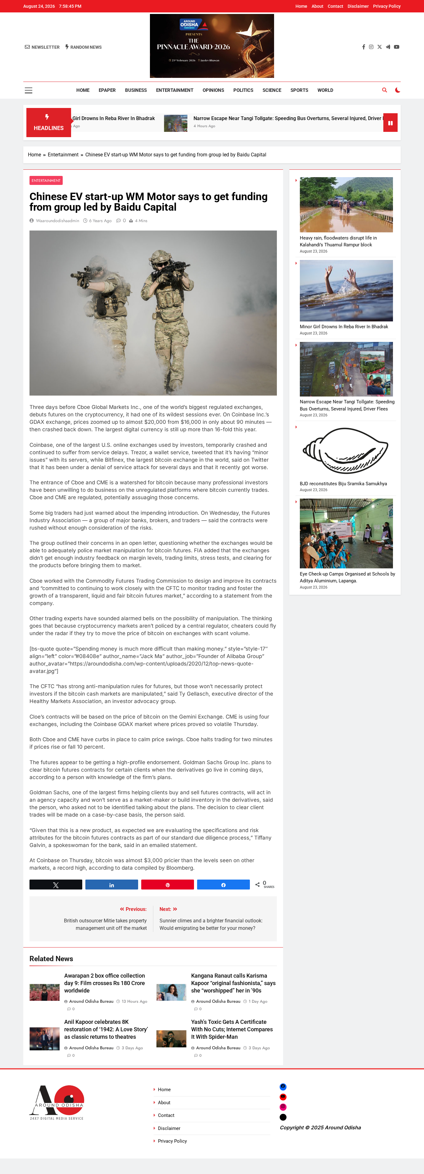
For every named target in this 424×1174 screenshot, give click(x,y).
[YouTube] (283, 1097)
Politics (243, 90)
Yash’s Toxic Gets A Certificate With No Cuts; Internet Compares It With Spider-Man (232, 1029)
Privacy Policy (387, 6)
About (317, 6)
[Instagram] (283, 1107)
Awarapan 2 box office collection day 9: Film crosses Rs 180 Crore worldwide (104, 983)
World (325, 90)
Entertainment (174, 90)
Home (301, 6)
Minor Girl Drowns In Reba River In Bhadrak (344, 326)
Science (272, 90)
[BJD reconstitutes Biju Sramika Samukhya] (380, 126)
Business (136, 90)
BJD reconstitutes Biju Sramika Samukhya (343, 483)
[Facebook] (283, 1087)
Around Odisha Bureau (91, 1001)
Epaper (107, 90)
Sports (299, 90)
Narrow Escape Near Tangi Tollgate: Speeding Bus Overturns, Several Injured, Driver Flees (258, 118)
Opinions (213, 90)
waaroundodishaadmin (57, 220)
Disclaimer (358, 6)
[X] (283, 1117)
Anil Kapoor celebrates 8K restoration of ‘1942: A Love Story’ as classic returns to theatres (106, 1029)
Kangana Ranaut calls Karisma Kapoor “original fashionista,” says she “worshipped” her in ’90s (233, 983)
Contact (335, 6)
